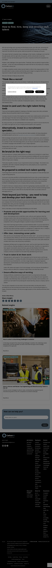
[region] (26, 89)
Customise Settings (12, 91)
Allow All (40, 91)
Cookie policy (35, 88)
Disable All (29, 91)
